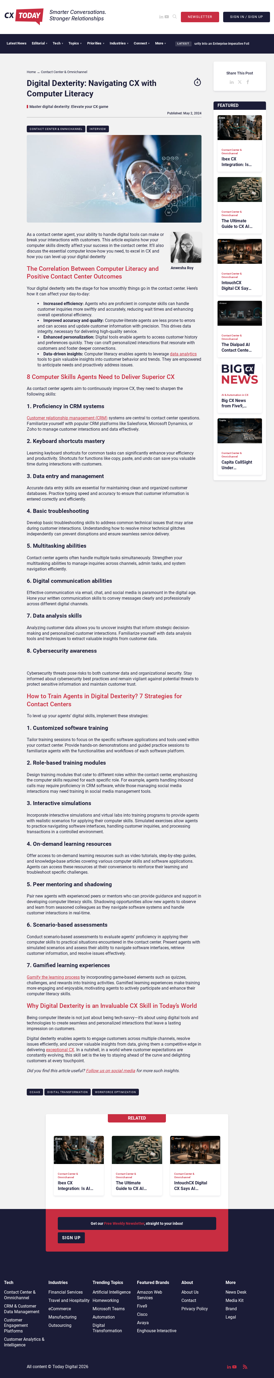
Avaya (143, 1322)
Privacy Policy (194, 1308)
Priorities (95, 43)
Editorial (39, 43)
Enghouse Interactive (156, 1330)
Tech (58, 43)
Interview (98, 128)
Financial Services (65, 1292)
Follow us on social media (110, 1070)
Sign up (71, 1237)
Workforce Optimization (115, 1092)
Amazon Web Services (149, 1295)
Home (31, 72)
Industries (119, 43)
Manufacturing (62, 1317)
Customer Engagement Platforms (16, 1325)
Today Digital (65, 1366)
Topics (75, 43)
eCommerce (59, 1308)
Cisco (142, 1314)
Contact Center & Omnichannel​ (56, 128)
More (160, 43)
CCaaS (35, 1092)
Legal (231, 1317)
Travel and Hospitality (69, 1300)
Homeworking (106, 1300)
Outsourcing (59, 1325)
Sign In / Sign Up (246, 17)
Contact (188, 1300)
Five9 (142, 1306)
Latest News (16, 43)
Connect (142, 43)
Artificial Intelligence (112, 1292)
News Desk (236, 1292)
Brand (231, 1308)
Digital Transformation (67, 1092)
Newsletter (200, 17)
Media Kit (234, 1300)
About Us (190, 1292)
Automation (104, 1317)
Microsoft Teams (109, 1308)
